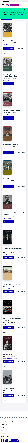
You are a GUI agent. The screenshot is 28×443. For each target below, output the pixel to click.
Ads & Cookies (4, 419)
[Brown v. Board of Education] (14, 99)
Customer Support (5, 436)
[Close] (25, 13)
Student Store (18, 1)
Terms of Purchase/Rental (7, 421)
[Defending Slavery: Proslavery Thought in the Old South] (14, 64)
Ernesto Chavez (6, 288)
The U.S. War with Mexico (11, 284)
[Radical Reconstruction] (14, 167)
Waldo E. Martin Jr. (7, 114)
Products (3, 430)
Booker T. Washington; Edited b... (10, 358)
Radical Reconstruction (10, 179)
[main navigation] (2, 5)
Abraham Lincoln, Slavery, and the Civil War (14, 213)
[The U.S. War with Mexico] (14, 273)
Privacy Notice (4, 416)
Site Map (3, 433)
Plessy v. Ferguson (9, 388)
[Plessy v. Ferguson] (14, 377)
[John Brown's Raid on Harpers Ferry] (14, 237)
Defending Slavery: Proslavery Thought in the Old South (13, 75)
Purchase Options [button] (8, 48)
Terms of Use (4, 424)
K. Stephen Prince (6, 182)
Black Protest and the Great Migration (12, 319)
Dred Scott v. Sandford (10, 145)
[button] (26, 5)
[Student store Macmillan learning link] (8, 5)
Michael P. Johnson (7, 218)
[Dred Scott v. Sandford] (14, 133)
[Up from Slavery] (14, 343)
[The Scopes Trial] (14, 30)
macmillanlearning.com (6, 413)
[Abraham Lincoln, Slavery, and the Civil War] (14, 202)
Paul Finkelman (6, 80)
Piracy (2, 427)
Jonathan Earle (6, 254)
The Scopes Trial (8, 41)
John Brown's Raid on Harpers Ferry (12, 249)
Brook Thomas (6, 392)
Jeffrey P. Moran (6, 45)
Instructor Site (6, 1)
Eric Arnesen (5, 324)
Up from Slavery (8, 354)
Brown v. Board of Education (12, 110)
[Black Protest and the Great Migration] (14, 307)
